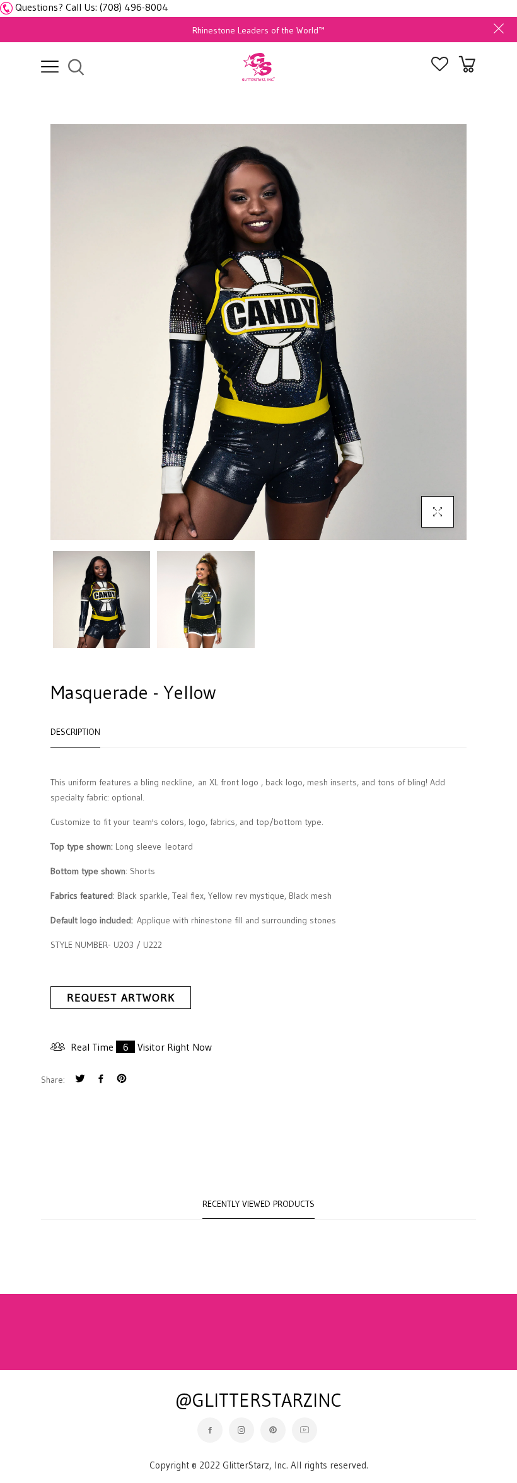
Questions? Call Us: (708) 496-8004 (91, 7)
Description (75, 731)
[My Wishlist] (439, 67)
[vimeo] (122, 1080)
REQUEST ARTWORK (121, 998)
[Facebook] (101, 1080)
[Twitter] (80, 1080)
